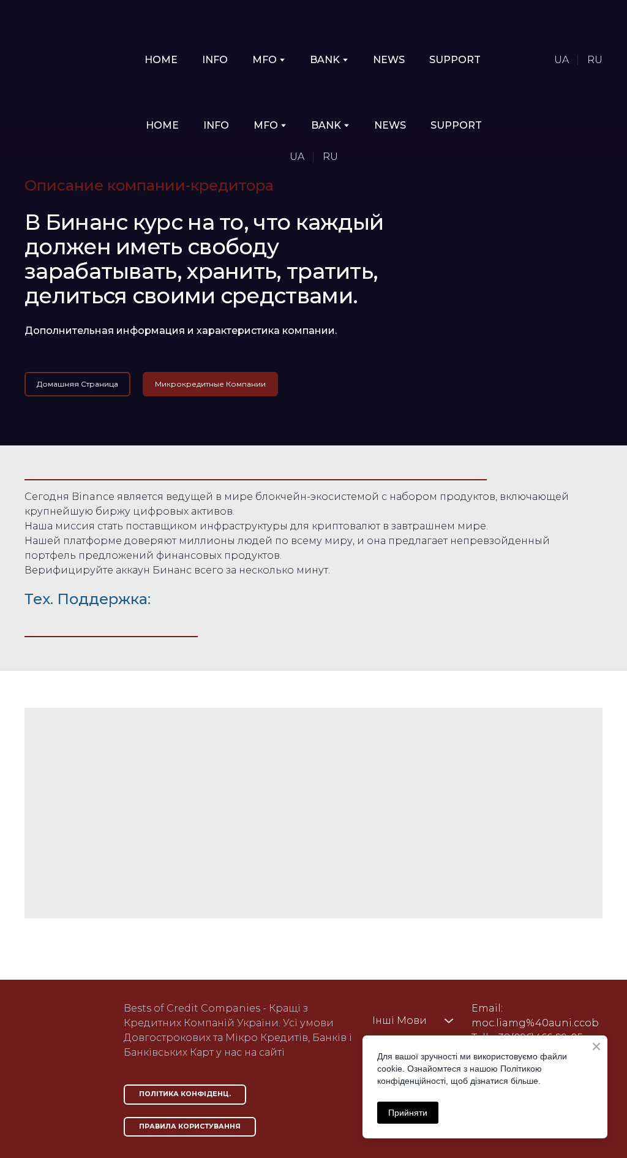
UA (561, 60)
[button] (77, 384)
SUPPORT (455, 60)
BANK (325, 60)
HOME (161, 60)
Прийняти (407, 1113)
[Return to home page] (65, 59)
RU (595, 60)
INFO (215, 60)
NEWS (389, 60)
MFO (264, 60)
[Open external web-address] (61, 1038)
